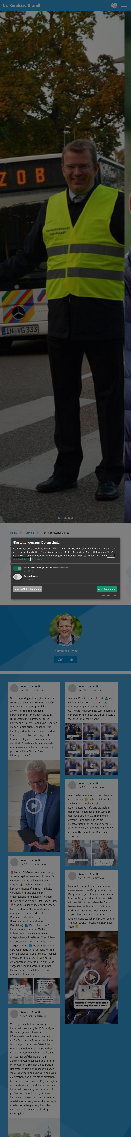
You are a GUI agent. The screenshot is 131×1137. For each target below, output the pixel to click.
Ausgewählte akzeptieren (28, 588)
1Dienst (29, 571)
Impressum (37, 559)
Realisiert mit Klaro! (108, 595)
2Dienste (30, 579)
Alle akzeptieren (106, 588)
